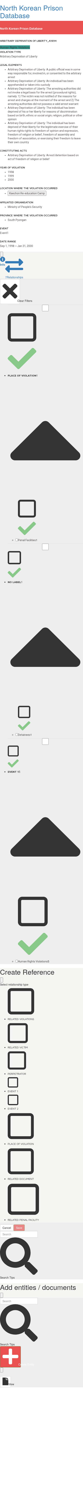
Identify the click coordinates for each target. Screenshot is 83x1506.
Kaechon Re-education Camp (27, 193)
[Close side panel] (1, 254)
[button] (2, 261)
